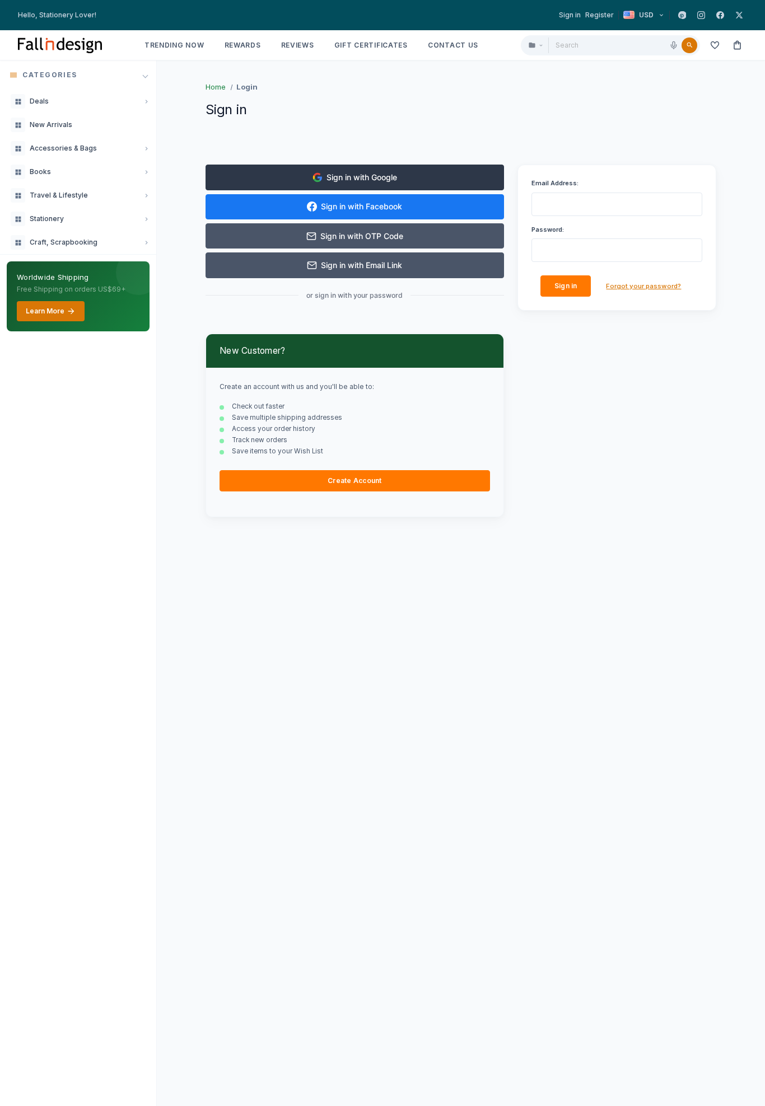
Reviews (297, 45)
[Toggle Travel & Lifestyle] (146, 195)
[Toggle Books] (146, 172)
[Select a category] (535, 45)
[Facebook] (720, 15)
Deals (39, 101)
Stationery (47, 218)
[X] (739, 15)
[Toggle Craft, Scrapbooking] (146, 242)
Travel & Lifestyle (59, 195)
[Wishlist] (715, 45)
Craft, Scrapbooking (63, 242)
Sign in (570, 15)
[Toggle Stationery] (146, 219)
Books (40, 171)
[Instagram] (701, 15)
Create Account (354, 480)
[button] (78, 75)
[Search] (689, 45)
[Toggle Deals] (146, 101)
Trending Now (174, 45)
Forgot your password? (643, 286)
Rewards (243, 45)
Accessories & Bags (63, 148)
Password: (547, 229)
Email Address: (555, 183)
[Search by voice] (674, 45)
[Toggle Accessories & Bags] (146, 148)
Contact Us (453, 45)
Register (599, 15)
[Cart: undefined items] (737, 45)
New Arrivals (51, 124)
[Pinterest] (682, 15)
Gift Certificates (371, 45)
